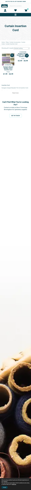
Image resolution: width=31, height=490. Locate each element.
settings (14, 484)
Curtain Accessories (15, 42)
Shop (7, 42)
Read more (15, 93)
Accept (4, 487)
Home (3, 42)
